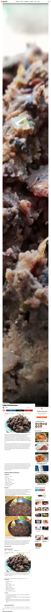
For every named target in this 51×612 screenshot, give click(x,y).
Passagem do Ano (45, 511)
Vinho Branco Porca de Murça (42, 472)
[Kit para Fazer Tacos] (1, 306)
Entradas (17, 1)
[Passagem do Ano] (45, 509)
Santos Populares (45, 517)
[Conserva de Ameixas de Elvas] (45, 538)
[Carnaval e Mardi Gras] (45, 521)
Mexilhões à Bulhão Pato (41, 484)
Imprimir (29, 550)
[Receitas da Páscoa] (38, 509)
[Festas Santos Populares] (45, 515)
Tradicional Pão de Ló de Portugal (42, 443)
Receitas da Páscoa (38, 511)
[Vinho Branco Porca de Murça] (41, 468)
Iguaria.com (26, 578)
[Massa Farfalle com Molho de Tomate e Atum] (41, 457)
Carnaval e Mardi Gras (45, 524)
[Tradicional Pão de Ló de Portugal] (41, 437)
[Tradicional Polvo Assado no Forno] (38, 545)
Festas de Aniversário (38, 531)
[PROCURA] (49, 2)
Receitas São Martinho (38, 518)
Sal (3, 609)
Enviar (42, 417)
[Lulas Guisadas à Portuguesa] (41, 447)
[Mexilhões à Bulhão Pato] (41, 478)
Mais (38, 1)
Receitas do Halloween (38, 524)
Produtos (31, 1)
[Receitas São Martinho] (38, 515)
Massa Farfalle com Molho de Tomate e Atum (42, 464)
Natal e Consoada (45, 505)
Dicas (36, 1)
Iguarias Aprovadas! (38, 505)
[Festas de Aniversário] (38, 528)
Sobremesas (26, 1)
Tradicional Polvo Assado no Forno (37, 548)
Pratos (21, 1)
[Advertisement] (18, 456)
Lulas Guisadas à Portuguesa (42, 451)
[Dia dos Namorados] (45, 528)
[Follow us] (48, 2)
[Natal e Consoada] (45, 503)
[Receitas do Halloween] (38, 521)
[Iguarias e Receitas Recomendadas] (38, 503)
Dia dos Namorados (45, 530)
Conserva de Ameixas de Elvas (44, 541)
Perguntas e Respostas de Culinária (42, 428)
